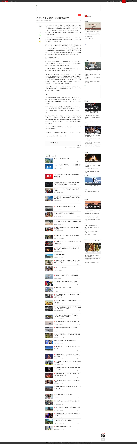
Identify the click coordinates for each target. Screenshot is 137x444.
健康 (92, 240)
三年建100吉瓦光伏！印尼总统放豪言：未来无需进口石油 (67, 165)
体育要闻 (86, 125)
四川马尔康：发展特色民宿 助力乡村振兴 (92, 262)
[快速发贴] (40, 26)
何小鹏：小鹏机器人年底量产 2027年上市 (92, 191)
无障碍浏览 (17, 1)
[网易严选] (114, 1)
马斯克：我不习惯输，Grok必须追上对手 (92, 185)
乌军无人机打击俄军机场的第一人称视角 (65, 206)
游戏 (99, 240)
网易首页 (10, 1)
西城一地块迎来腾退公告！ (89, 36)
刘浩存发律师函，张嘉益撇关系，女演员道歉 (92, 168)
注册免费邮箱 (128, 1)
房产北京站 (79, 145)
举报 (80, 20)
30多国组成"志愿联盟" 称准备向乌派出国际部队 (65, 340)
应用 (13, 1)
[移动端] (107, 1)
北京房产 (86, 21)
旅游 (85, 240)
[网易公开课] (111, 1)
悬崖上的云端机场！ (60, 254)
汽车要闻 (86, 199)
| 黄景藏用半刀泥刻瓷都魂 (90, 234)
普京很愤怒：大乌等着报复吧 (63, 267)
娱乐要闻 (86, 152)
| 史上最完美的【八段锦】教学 (91, 225)
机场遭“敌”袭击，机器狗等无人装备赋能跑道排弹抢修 (68, 221)
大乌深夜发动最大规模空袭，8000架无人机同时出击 (68, 401)
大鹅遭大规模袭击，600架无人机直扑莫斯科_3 (67, 281)
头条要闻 (86, 60)
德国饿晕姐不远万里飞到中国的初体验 (65, 213)
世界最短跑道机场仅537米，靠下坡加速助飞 (66, 327)
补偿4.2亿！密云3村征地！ (89, 38)
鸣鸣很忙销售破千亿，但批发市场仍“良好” (92, 115)
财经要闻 (86, 101)
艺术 (96, 240)
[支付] (117, 1)
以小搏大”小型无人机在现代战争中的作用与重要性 (68, 407)
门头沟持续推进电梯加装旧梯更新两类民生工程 (92, 31)
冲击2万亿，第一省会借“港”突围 (61, 158)
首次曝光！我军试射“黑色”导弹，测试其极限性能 (67, 275)
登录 (123, 1)
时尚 (89, 240)
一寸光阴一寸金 (53, 142)
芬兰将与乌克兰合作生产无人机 (63, 426)
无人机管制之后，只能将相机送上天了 (65, 420)
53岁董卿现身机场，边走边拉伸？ (64, 394)
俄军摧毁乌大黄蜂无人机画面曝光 (64, 288)
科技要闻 (86, 175)
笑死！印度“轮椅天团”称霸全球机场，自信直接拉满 (68, 235)
